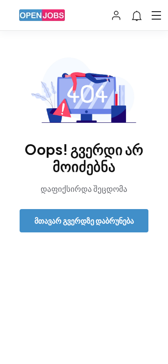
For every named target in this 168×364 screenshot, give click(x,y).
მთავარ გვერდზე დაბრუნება (84, 220)
